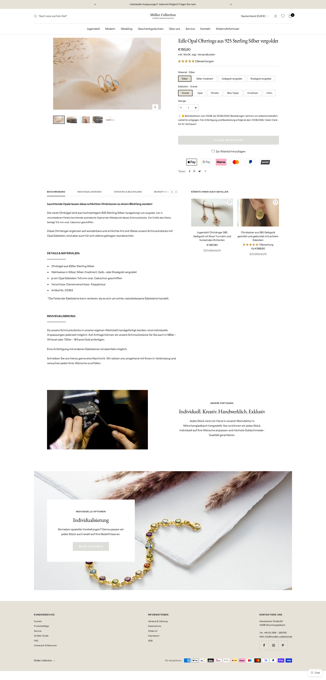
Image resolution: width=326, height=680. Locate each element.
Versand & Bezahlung (128, 192)
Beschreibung (56, 192)
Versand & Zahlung (158, 621)
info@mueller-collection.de (278, 636)
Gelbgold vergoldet (232, 78)
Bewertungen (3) (165, 192)
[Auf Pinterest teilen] (194, 171)
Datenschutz (154, 626)
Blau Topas (233, 92)
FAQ (36, 640)
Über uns (174, 28)
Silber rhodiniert (204, 78)
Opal (199, 92)
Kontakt (205, 28)
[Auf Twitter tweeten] (199, 171)
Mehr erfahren (91, 546)
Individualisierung (89, 192)
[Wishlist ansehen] (283, 16)
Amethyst (252, 92)
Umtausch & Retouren (45, 645)
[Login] (275, 16)
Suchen (38, 621)
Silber (185, 78)
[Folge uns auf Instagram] (273, 645)
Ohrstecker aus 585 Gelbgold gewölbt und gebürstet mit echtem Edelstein (258, 236)
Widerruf (152, 631)
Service (190, 28)
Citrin (269, 92)
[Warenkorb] (290, 16)
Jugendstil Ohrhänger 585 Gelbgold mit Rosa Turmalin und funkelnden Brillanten (212, 236)
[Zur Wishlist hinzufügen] (229, 202)
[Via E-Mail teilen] (205, 171)
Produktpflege (41, 626)
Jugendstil (93, 28)
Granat (185, 92)
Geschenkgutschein (151, 28)
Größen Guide (41, 635)
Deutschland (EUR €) (253, 16)
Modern (110, 28)
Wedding (126, 28)
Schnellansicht (212, 250)
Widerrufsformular (227, 28)
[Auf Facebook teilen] (189, 171)
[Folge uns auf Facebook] (264, 645)
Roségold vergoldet (261, 78)
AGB (150, 640)
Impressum (153, 635)
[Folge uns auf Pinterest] (282, 645)
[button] (186, 61)
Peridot (215, 92)
